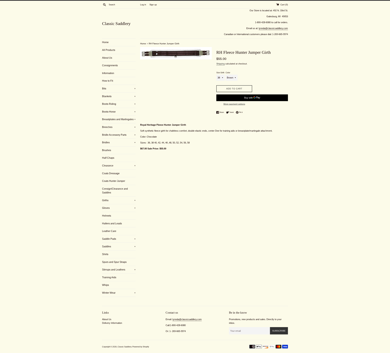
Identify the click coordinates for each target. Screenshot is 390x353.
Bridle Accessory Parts (119, 135)
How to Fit (107, 80)
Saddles (119, 246)
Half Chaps (108, 158)
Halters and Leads (112, 223)
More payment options (234, 104)
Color (228, 73)
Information (108, 73)
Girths (119, 200)
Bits (119, 88)
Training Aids (109, 277)
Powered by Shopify (140, 347)
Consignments (110, 65)
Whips (105, 285)
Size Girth (220, 73)
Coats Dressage (111, 173)
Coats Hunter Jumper (113, 181)
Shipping (220, 63)
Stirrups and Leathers (119, 269)
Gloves (119, 208)
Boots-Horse (119, 111)
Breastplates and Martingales (119, 119)
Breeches (119, 127)
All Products (108, 50)
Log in (143, 5)
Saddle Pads (119, 239)
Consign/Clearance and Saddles (115, 190)
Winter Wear (119, 292)
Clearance (119, 165)
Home (105, 42)
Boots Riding (119, 104)
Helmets (106, 215)
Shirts (105, 254)
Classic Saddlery (116, 23)
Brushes (106, 150)
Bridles (119, 142)
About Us (107, 57)
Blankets (119, 96)
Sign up (153, 5)
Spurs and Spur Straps (114, 262)
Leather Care (109, 231)
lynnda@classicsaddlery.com (273, 28)
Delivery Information (112, 323)
